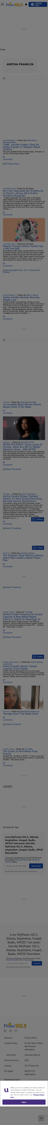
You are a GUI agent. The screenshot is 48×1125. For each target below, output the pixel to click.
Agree (24, 1102)
